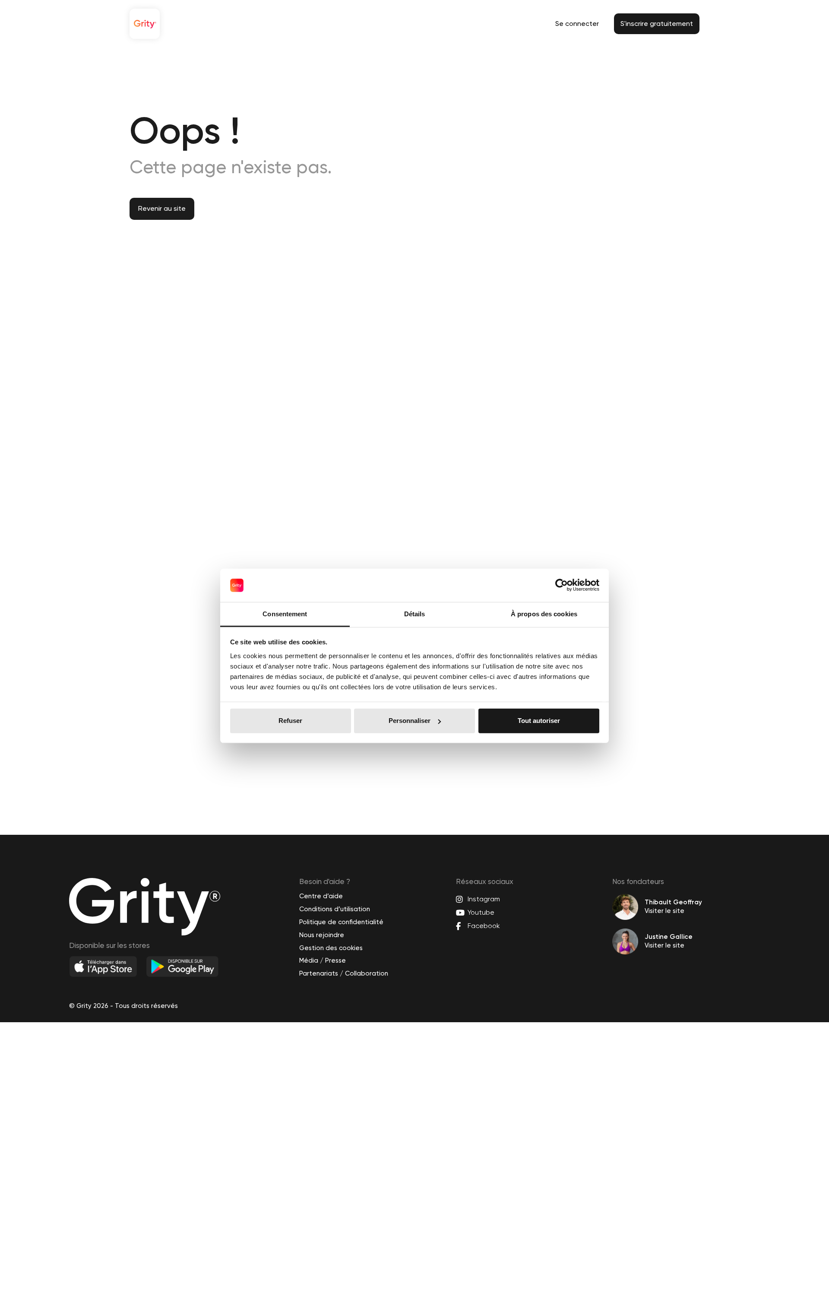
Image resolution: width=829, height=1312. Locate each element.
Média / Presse (322, 960)
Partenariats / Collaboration (343, 973)
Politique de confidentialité (341, 922)
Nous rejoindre (321, 935)
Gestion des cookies (331, 948)
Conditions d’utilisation (334, 909)
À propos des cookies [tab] (544, 614)
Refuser (290, 720)
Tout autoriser (539, 720)
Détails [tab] (414, 614)
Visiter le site (664, 911)
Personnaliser (409, 720)
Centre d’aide (321, 896)
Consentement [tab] (285, 614)
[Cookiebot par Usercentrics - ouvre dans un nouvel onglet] (561, 585)
